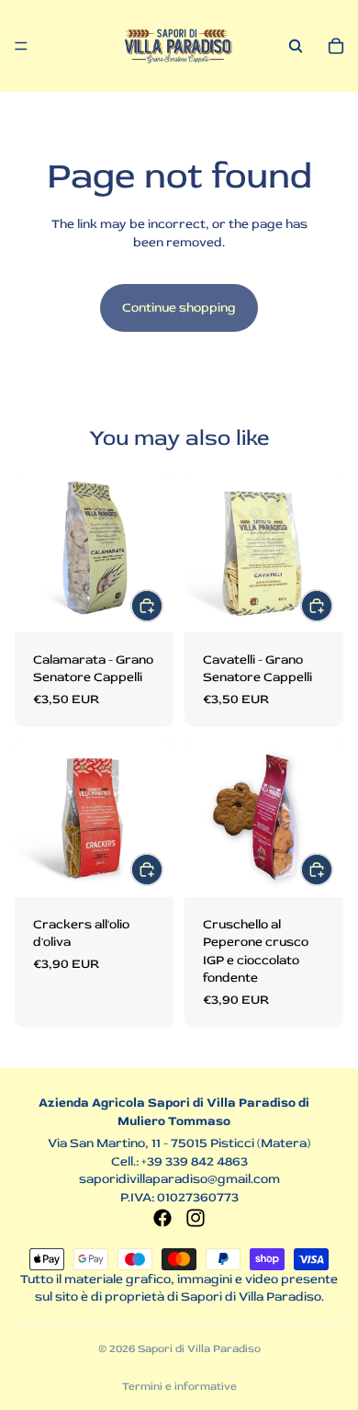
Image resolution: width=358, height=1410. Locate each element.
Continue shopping (179, 307)
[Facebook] (162, 1218)
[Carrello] (336, 46)
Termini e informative (179, 1386)
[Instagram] (196, 1218)
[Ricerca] (295, 46)
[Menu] (21, 46)
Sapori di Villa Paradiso (199, 1349)
